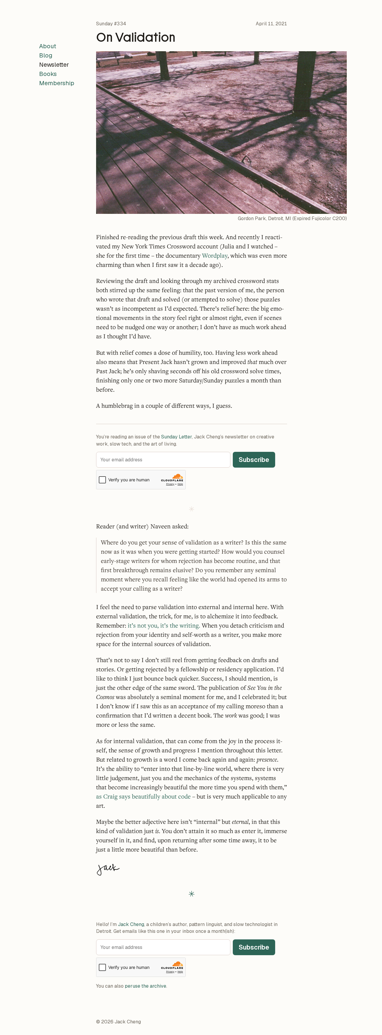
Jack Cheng (131, 924)
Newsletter (54, 65)
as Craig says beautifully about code (143, 796)
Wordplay (214, 255)
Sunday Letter (176, 437)
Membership (56, 83)
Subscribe (254, 459)
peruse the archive (145, 986)
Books (48, 74)
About (47, 46)
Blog (45, 55)
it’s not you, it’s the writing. (164, 625)
